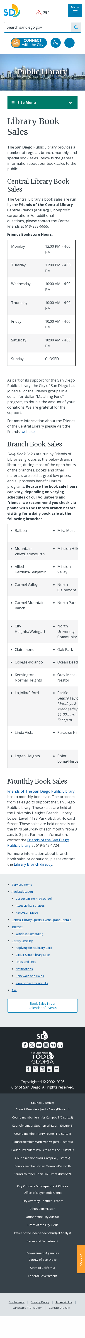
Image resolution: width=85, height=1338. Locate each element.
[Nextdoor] (53, 1045)
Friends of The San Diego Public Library (41, 791)
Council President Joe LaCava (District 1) (42, 1109)
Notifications (24, 969)
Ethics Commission (42, 1209)
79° (42, 12)
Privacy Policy (40, 1302)
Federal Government (42, 1276)
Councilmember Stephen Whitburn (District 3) (42, 1125)
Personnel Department (42, 1241)
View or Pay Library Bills (32, 983)
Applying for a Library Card (34, 948)
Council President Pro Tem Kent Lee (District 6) (42, 1150)
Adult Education (22, 892)
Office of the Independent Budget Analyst (42, 1233)
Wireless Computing (29, 934)
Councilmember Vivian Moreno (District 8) (42, 1166)
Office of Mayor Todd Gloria (43, 1193)
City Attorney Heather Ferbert (42, 1201)
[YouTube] (39, 1045)
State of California (42, 1268)
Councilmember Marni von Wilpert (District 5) (42, 1142)
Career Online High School (34, 899)
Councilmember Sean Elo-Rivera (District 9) (42, 1174)
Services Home (22, 885)
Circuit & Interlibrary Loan (33, 955)
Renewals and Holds (30, 976)
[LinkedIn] (60, 1045)
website (28, 431)
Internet (17, 927)
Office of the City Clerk (42, 1225)
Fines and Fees (26, 962)
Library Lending (22, 941)
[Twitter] (32, 1045)
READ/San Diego (27, 912)
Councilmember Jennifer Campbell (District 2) (42, 1117)
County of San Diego (43, 1260)
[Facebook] (25, 1045)
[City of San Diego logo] (12, 10)
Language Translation (28, 1308)
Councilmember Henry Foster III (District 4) (42, 1134)
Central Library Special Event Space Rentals (41, 920)
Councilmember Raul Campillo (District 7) (42, 1158)
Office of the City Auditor (42, 1217)
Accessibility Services (30, 905)
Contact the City (59, 1308)
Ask (14, 990)
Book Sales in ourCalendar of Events (43, 1005)
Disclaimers (16, 1302)
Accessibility (64, 1302)
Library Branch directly (33, 864)
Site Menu (26, 102)
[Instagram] (46, 1045)
